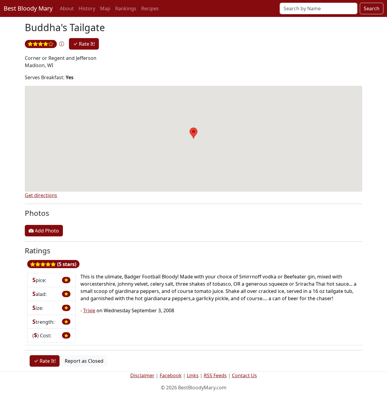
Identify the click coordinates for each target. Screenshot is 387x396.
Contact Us (244, 375)
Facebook (171, 375)
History (87, 8)
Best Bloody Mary (28, 8)
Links (193, 375)
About (67, 8)
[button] (61, 43)
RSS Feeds (215, 375)
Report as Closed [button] (84, 361)
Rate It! (86, 44)
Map (105, 8)
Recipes (150, 8)
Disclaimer (142, 375)
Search (371, 8)
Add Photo (46, 230)
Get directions (41, 195)
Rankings (125, 8)
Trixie (89, 310)
